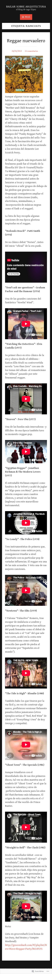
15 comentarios (31, 51)
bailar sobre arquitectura (26, 6)
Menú (27, 17)
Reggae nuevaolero (26, 41)
